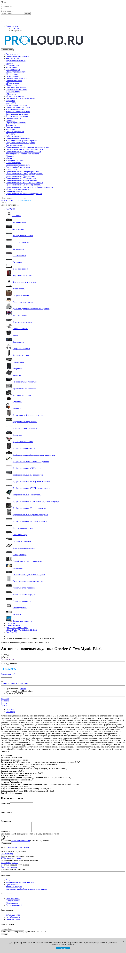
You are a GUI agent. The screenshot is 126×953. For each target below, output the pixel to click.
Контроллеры (11, 169)
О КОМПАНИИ (13, 625)
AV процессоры (12, 65)
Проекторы (10, 120)
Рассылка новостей (14, 905)
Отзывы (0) (10, 712)
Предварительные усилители (18, 107)
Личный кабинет (13, 898)
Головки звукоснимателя (16, 89)
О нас (8, 880)
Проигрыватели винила (16, 87)
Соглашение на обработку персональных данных (26, 889)
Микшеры (10, 156)
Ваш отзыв (5, 832)
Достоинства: (6, 812)
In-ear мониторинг (13, 163)
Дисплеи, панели (13, 127)
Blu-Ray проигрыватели (16, 72)
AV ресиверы (11, 67)
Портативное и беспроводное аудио (21, 98)
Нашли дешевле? (8, 674)
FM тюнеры (11, 94)
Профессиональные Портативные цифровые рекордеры (29, 187)
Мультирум (10, 129)
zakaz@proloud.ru (13, 917)
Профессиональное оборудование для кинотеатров (27, 147)
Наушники (10, 101)
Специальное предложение (17, 56)
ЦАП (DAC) (11, 103)
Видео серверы (12, 76)
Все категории (12, 54)
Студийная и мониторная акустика (20, 143)
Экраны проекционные (16, 123)
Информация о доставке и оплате (20, 882)
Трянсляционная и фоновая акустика (21, 140)
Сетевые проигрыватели (16, 78)
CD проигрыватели (14, 81)
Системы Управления (15, 132)
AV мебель (10, 134)
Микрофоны (11, 158)
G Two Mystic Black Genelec (17, 847)
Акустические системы (15, 61)
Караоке (9, 63)
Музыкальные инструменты (18, 189)
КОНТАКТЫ (11, 632)
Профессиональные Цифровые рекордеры (23, 185)
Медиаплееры (12, 74)
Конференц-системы (14, 160)
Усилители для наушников (17, 114)
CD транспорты (12, 83)
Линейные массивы (14, 145)
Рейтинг (4, 836)
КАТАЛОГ (10, 209)
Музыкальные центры (15, 96)
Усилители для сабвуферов (17, 116)
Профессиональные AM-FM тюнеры (21, 180)
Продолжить (6, 843)
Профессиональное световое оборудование (24, 194)
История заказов (13, 901)
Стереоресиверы (13, 70)
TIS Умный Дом (12, 58)
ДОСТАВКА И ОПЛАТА (17, 628)
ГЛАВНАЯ (10, 623)
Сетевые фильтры (13, 118)
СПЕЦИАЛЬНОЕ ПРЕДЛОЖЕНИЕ (21, 630)
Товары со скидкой (14, 887)
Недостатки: (6, 821)
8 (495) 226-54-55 (13, 915)
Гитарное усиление (14, 191)
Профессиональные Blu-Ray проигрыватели (24, 174)
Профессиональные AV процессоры (21, 178)
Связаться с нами (13, 919)
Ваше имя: (5, 804)
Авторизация (16, 30)
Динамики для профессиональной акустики (24, 149)
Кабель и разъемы (13, 136)
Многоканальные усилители (18, 112)
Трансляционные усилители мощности (22, 154)
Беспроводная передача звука (18, 165)
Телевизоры (11, 125)
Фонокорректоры (13, 92)
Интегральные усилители (16, 105)
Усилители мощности (15, 109)
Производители (12, 884)
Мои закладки (12, 903)
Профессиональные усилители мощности (23, 152)
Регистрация (16, 28)
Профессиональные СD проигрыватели (22, 171)
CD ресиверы (11, 85)
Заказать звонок (24, 200)
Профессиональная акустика (18, 138)
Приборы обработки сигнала (18, 167)
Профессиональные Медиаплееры (20, 176)
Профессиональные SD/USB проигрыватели (24, 183)
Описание (10, 709)
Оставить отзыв (7, 659)
